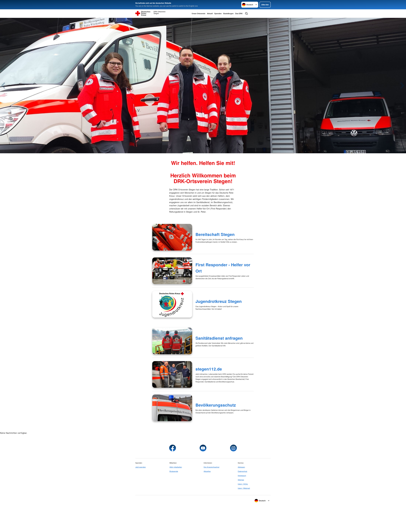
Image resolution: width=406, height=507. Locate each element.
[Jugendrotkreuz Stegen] (172, 304)
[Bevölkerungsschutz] (172, 408)
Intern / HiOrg (243, 484)
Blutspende (173, 471)
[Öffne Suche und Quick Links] (246, 13)
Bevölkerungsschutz (215, 405)
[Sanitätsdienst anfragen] (172, 341)
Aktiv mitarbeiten (175, 467)
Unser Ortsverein (198, 13)
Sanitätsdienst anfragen (219, 338)
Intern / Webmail (244, 488)
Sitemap (241, 480)
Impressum (242, 475)
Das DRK (239, 13)
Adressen (241, 467)
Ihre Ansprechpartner (211, 467)
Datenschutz (242, 471)
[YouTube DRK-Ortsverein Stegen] (203, 448)
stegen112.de (208, 369)
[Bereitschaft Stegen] (172, 237)
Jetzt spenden (140, 467)
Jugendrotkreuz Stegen (218, 301)
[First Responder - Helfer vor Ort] (172, 270)
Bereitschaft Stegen (215, 234)
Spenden (218, 13)
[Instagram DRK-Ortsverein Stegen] (233, 448)
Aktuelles (207, 471)
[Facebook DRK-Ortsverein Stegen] (172, 448)
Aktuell (210, 13)
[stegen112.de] (172, 374)
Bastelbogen (228, 13)
